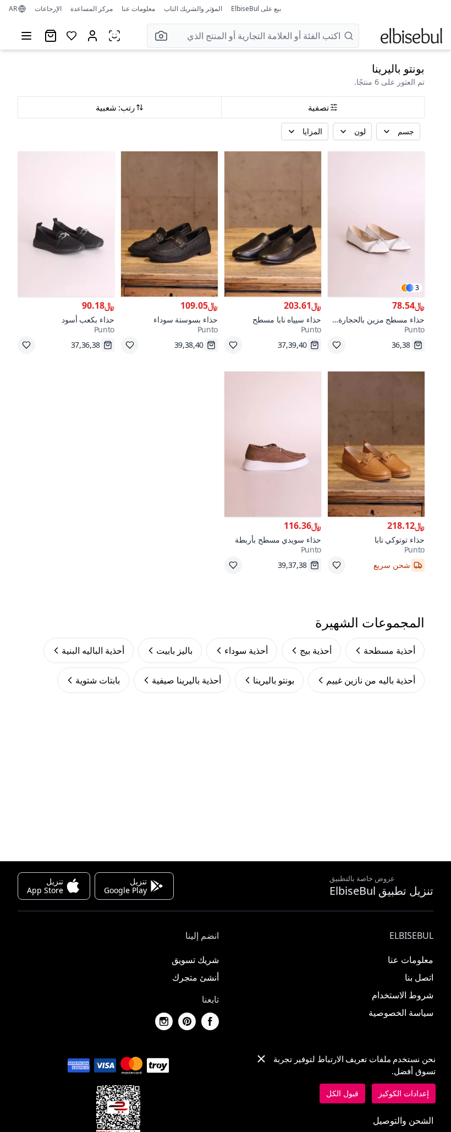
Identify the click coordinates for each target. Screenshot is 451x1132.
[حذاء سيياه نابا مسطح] (272, 224)
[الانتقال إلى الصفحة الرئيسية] (411, 35)
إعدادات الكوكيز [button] (403, 1093)
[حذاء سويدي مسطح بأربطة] (272, 444)
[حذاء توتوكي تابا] (376, 444)
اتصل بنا (419, 977)
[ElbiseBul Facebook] (210, 1021)
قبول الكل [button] (342, 1093)
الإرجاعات (48, 8)
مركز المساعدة (91, 8)
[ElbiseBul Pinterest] (187, 1021)
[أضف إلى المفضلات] (336, 345)
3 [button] (417, 287)
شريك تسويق (195, 960)
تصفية (318, 107)
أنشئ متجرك (195, 977)
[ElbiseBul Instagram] (164, 1021)
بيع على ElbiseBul (256, 8)
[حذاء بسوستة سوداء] (169, 224)
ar (13, 8)
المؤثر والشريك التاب (193, 8)
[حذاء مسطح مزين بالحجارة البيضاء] (376, 224)
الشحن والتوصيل (403, 1120)
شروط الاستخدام (402, 995)
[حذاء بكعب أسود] (66, 224)
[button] (158, 36)
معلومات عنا (138, 8)
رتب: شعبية (115, 107)
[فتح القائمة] (26, 36)
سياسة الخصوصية (401, 1013)
